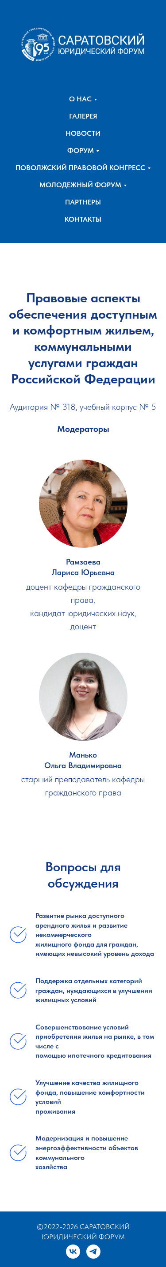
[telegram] (93, 1252)
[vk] (73, 1252)
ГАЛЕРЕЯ (83, 116)
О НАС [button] (80, 99)
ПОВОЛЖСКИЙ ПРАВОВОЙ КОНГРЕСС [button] (80, 167)
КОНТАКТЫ (83, 219)
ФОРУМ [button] (80, 150)
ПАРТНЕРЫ (83, 202)
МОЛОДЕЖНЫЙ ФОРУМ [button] (80, 185)
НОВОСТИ (83, 133)
